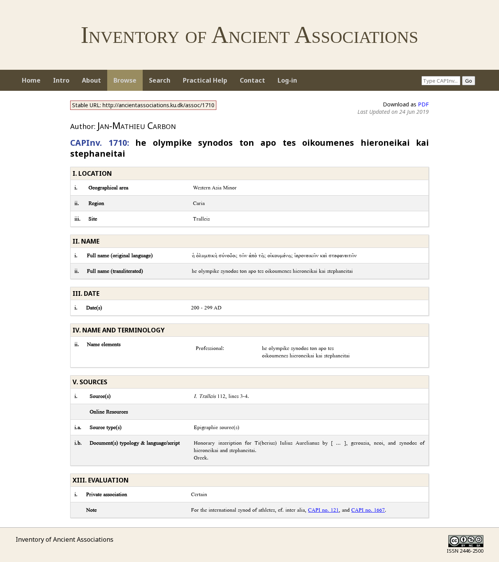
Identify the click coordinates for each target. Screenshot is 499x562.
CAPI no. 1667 (368, 510)
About (91, 80)
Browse (124, 80)
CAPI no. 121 (323, 510)
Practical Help (205, 80)
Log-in (287, 80)
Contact (252, 80)
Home (31, 80)
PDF (423, 104)
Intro (61, 80)
